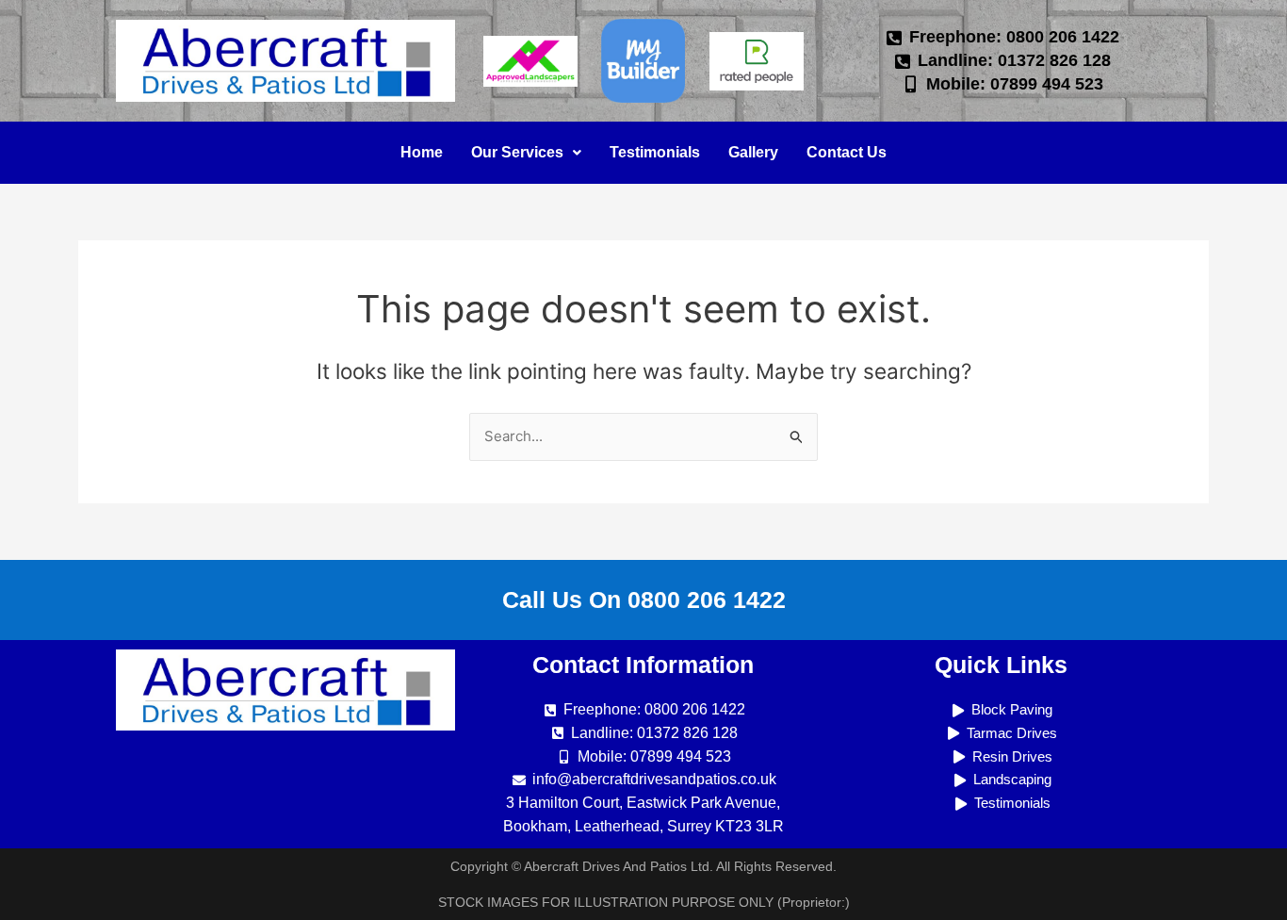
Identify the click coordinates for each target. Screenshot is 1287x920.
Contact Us (846, 152)
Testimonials (655, 152)
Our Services (517, 152)
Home (421, 152)
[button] (526, 152)
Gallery (753, 152)
